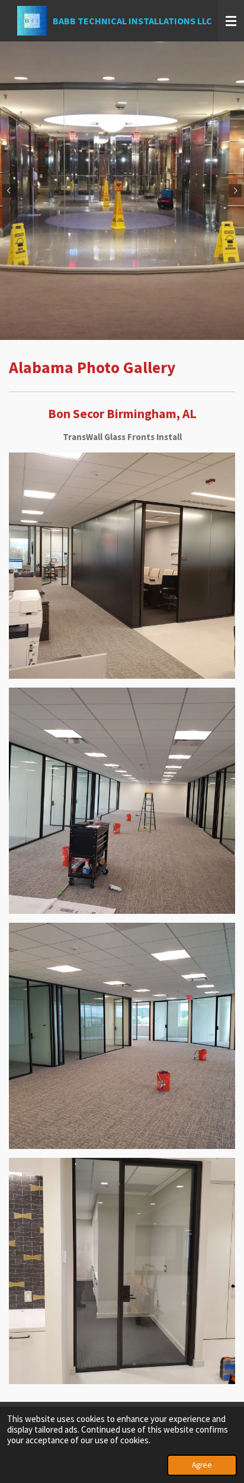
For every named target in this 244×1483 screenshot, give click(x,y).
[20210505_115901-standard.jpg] (122, 1036)
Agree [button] (202, 1465)
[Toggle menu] (231, 20)
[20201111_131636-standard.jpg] (122, 565)
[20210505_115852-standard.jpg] (122, 801)
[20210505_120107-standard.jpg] (122, 1271)
